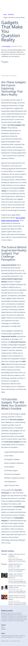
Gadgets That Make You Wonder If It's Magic (15, 565)
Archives (3, 629)
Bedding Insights (8, 3)
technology (11, 14)
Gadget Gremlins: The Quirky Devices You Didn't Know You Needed (17, 597)
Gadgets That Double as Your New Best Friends (17, 586)
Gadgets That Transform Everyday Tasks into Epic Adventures (15, 576)
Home (4, 14)
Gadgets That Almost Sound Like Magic (16, 555)
